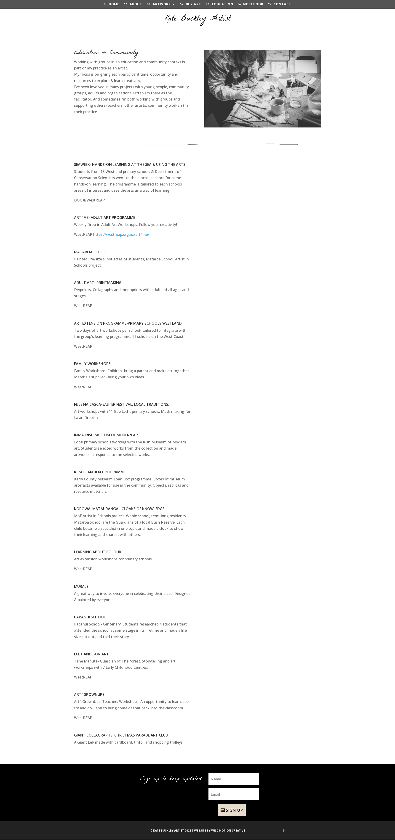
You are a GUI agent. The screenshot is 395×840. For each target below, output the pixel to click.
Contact (279, 5)
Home (111, 5)
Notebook (250, 5)
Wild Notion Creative (228, 830)
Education (219, 5)
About (133, 5)
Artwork (159, 5)
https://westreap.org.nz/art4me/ (121, 234)
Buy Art (190, 5)
